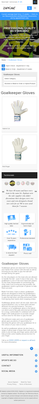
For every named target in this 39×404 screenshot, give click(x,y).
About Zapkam (13, 382)
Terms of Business (25, 384)
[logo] (9, 8)
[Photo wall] (27, 247)
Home (4, 60)
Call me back (13, 2)
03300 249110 (14, 340)
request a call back (28, 340)
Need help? (5, 2)
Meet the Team (26, 382)
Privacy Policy (11, 384)
